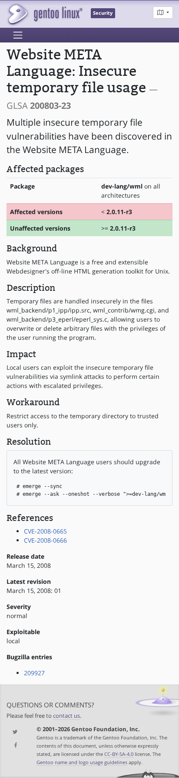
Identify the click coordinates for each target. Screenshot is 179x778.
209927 (34, 673)
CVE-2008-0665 (45, 531)
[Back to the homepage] (44, 14)
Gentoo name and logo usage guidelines (81, 762)
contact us (66, 715)
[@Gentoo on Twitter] (15, 732)
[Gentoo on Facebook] (15, 745)
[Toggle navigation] (18, 35)
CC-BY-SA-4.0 (118, 754)
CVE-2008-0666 (45, 540)
